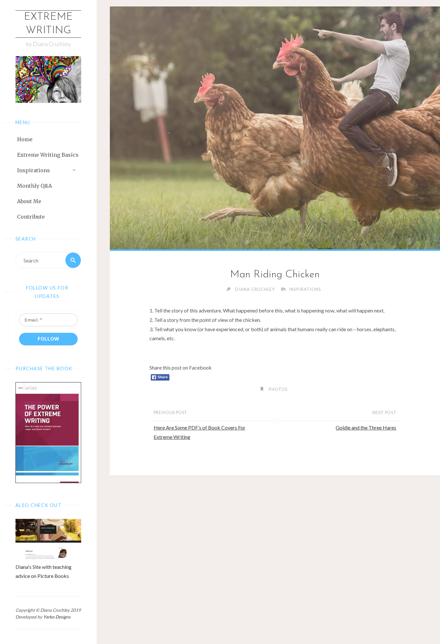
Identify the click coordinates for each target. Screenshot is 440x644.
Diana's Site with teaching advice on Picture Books (43, 571)
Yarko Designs (57, 616)
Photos (278, 389)
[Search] (73, 260)
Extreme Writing (48, 24)
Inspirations (305, 289)
